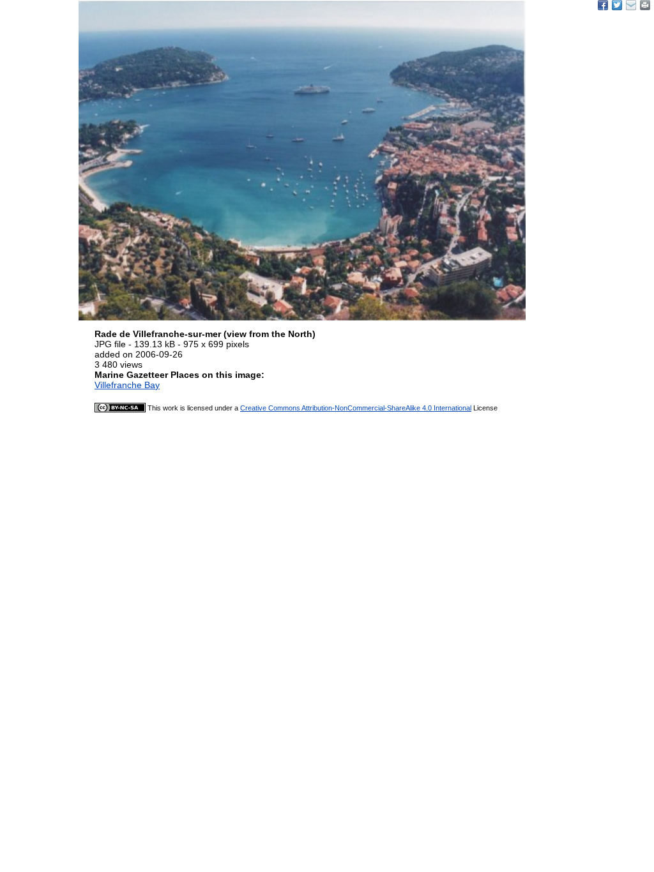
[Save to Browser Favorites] (631, 5)
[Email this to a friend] (645, 5)
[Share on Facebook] (603, 5)
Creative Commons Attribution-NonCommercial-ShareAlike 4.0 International (355, 408)
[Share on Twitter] (617, 5)
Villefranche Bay (127, 385)
